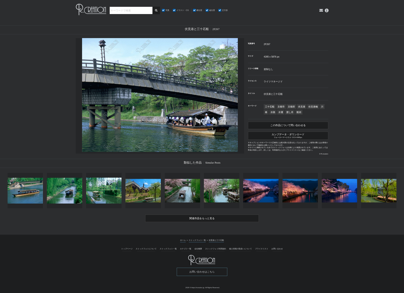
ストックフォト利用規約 (215, 249)
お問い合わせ (277, 249)
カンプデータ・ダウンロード (288, 135)
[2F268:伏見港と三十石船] (25, 191)
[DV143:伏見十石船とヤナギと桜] (221, 191)
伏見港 (301, 106)
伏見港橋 (313, 106)
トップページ (127, 249)
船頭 (299, 112)
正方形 (225, 10)
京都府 (291, 106)
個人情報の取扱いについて (240, 249)
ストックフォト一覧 (168, 249)
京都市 (281, 106)
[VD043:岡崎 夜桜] (339, 191)
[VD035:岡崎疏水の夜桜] (261, 191)
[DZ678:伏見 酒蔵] (143, 191)
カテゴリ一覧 (185, 249)
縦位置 (212, 10)
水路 (272, 112)
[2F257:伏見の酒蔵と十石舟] (104, 191)
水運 (280, 112)
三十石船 (269, 106)
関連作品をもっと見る (202, 218)
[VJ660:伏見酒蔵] (378, 191)
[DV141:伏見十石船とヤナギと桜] (182, 191)
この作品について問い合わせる (288, 125)
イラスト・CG (182, 10)
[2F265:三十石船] (64, 191)
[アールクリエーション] (91, 9)
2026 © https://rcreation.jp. (195, 287)
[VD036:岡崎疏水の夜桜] (300, 191)
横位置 (199, 10)
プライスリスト (261, 249)
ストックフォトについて (146, 249)
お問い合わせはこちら (202, 271)
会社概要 (198, 249)
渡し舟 (289, 112)
